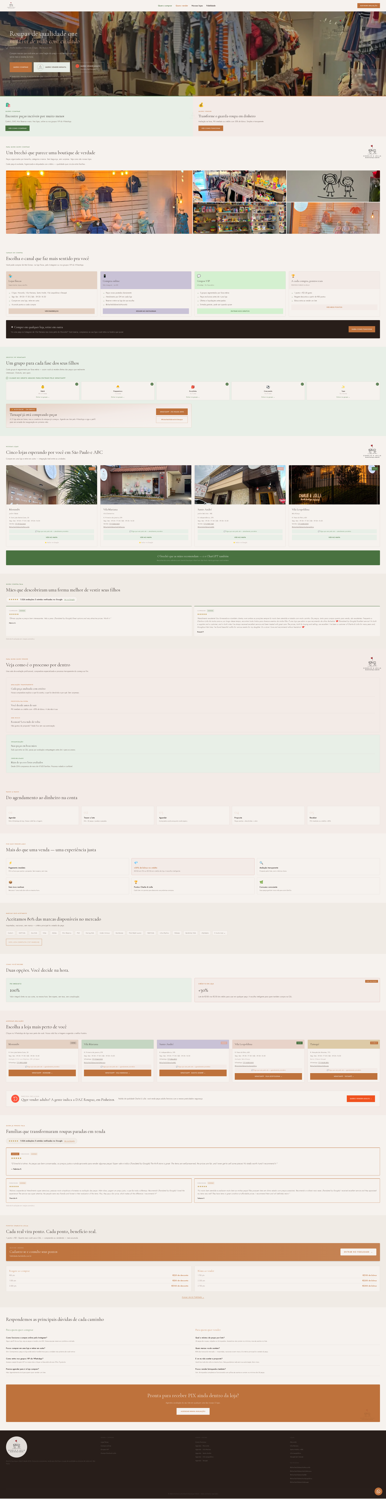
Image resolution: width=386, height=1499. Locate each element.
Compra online (106, 1455)
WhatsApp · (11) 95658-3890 (172, 412)
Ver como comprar (17, 128)
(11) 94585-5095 (303, 524)
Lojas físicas (104, 1452)
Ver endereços (52, 311)
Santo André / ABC (296, 1459)
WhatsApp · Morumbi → (42, 1073)
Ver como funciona (210, 128)
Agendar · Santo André (203, 1463)
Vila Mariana (294, 1455)
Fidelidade (210, 5)
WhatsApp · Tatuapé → (344, 1076)
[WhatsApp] (378, 1491)
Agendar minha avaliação (193, 1421)
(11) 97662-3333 (97, 1059)
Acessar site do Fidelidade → (193, 1307)
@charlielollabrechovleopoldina (303, 527)
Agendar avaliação (368, 6)
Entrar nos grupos (240, 311)
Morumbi (293, 1452)
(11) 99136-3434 (20, 524)
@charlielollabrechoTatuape (172, 419)
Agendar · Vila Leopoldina (204, 1466)
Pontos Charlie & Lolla (108, 1463)
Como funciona (200, 1452)
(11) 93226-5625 (114, 524)
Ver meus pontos (334, 307)
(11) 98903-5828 (22, 1062)
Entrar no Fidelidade (358, 1261)
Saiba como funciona (362, 329)
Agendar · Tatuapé (201, 1470)
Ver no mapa (51, 537)
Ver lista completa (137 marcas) (24, 942)
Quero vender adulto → (361, 1098)
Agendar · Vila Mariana (203, 1459)
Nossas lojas (197, 5)
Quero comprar (165, 5)
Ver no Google (69, 599)
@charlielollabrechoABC (206, 527)
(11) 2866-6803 (172, 1059)
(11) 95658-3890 (323, 1062)
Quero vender (182, 5)
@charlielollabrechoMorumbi (19, 527)
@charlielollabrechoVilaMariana (114, 527)
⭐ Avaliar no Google (52, 542)
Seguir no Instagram (146, 311)
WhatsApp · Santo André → (193, 1073)
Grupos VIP (105, 1459)
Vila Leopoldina (295, 1463)
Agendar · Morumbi (202, 1455)
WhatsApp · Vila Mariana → (117, 1073)
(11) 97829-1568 (208, 524)
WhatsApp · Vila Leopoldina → (268, 1076)
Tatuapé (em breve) (296, 1466)
